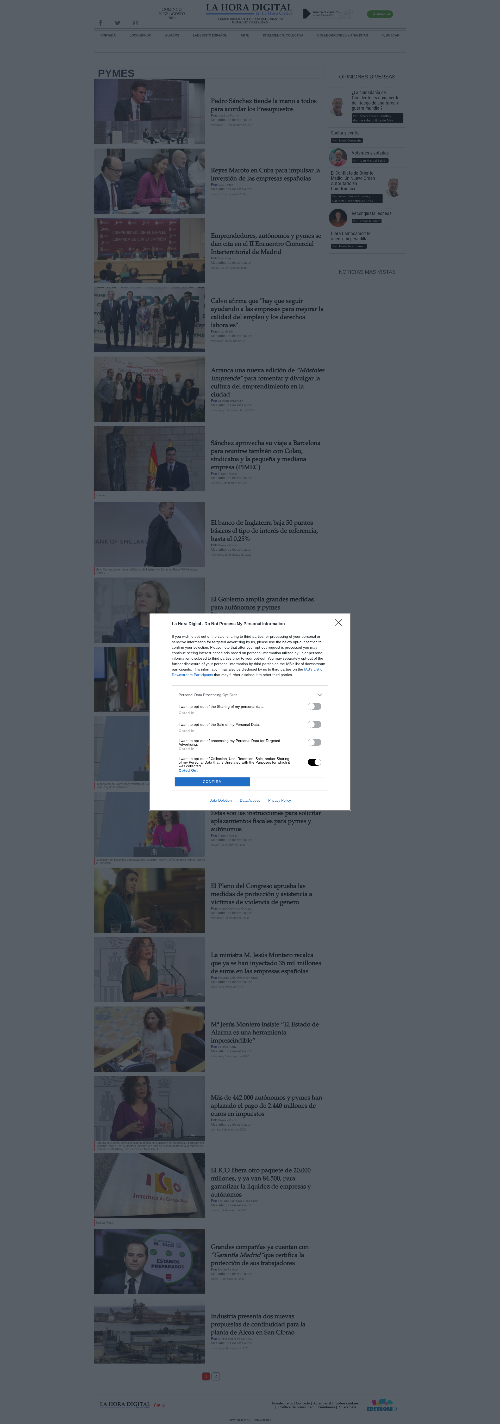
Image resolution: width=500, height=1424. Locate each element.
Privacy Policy (279, 800)
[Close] (340, 624)
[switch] (314, 706)
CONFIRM (212, 782)
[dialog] (250, 712)
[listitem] (250, 695)
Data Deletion (220, 800)
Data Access (250, 800)
